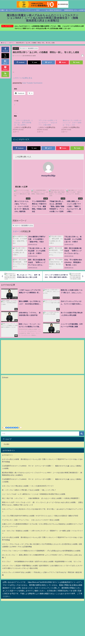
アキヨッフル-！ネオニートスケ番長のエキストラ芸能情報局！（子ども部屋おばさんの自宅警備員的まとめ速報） (42, 550)
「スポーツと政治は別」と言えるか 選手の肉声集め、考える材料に (23, 123)
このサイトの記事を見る (22, 78)
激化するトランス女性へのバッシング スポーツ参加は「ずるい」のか (72, 123)
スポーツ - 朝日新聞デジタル (30, 48)
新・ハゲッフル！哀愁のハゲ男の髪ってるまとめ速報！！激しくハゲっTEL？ (29, 490)
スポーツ (15, 48)
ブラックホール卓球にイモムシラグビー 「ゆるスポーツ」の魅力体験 (48, 123)
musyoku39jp (48, 175)
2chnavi (5, 377)
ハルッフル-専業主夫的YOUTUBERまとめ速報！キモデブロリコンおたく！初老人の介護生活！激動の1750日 (40, 515)
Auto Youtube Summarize (32, 83)
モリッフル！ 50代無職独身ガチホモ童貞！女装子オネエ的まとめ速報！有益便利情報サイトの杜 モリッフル (41, 561)
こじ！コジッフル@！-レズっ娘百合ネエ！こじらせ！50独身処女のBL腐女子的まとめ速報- (34, 494)
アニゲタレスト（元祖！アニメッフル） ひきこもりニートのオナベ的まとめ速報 (30, 520)
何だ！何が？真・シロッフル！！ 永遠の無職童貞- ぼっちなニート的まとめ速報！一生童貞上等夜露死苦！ (41, 498)
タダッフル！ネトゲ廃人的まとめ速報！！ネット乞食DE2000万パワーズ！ (28, 486)
